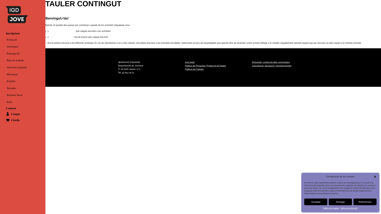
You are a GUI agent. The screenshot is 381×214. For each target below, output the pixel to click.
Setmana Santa (15, 95)
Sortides (11, 81)
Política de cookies (331, 208)
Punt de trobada (15, 60)
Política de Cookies (194, 69)
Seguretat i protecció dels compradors (271, 62)
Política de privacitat (349, 208)
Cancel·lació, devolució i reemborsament (271, 66)
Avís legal (190, 62)
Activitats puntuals (17, 67)
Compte (15, 114)
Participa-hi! (13, 53)
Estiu (9, 102)
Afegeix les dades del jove (62, 31)
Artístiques (12, 46)
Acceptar (315, 202)
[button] (375, 176)
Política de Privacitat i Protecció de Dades (205, 66)
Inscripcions (13, 33)
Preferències (365, 202)
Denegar (340, 202)
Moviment (12, 74)
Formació (12, 39)
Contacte (11, 108)
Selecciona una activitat (61, 37)
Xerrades (11, 88)
